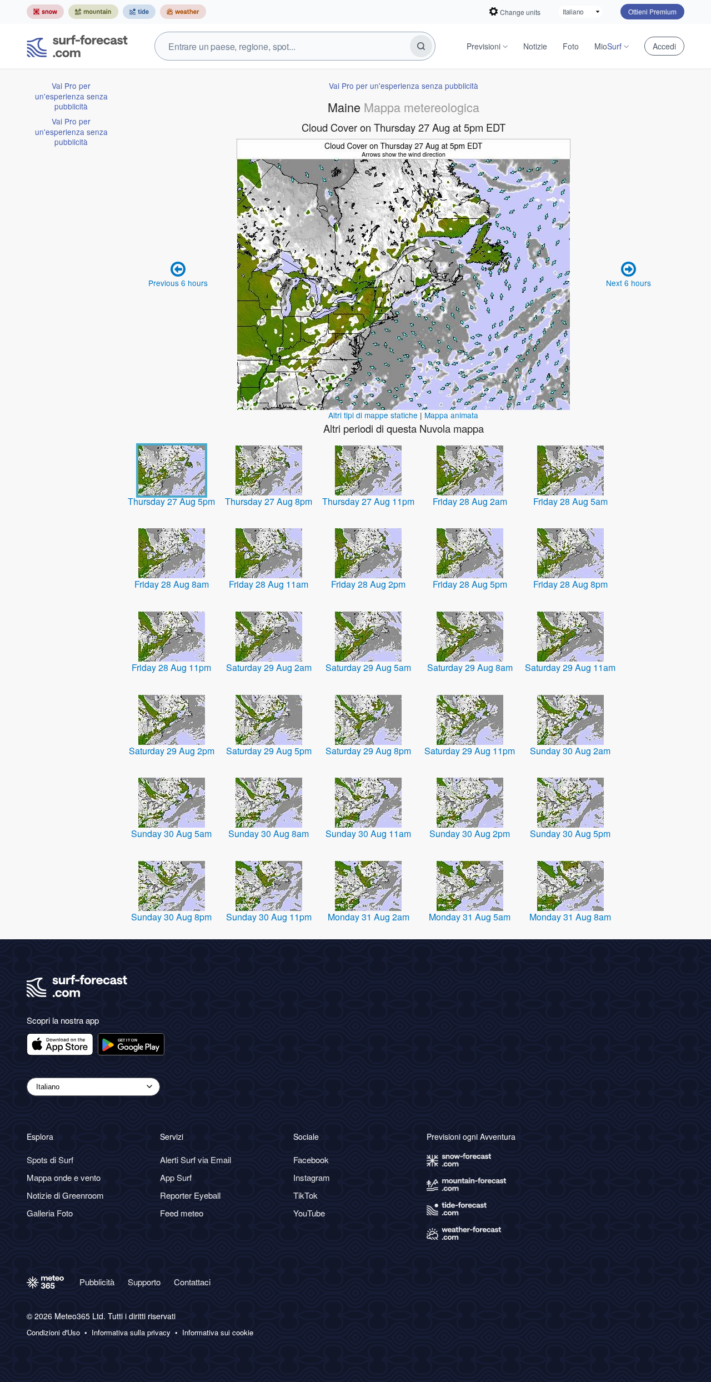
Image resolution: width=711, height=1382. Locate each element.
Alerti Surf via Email (195, 1159)
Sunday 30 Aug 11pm (269, 916)
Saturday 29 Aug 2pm (171, 750)
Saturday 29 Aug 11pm (469, 750)
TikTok (305, 1195)
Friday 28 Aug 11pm (171, 667)
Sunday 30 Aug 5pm (570, 833)
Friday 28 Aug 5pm (470, 584)
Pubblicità (96, 1282)
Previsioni (483, 46)
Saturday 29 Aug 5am (368, 667)
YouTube (309, 1213)
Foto (571, 46)
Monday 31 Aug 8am (570, 916)
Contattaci (192, 1282)
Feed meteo (181, 1213)
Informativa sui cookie (217, 1333)
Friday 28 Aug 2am (470, 501)
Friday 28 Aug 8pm (570, 584)
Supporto (144, 1282)
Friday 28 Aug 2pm (368, 584)
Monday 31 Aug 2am (368, 916)
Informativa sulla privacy (131, 1333)
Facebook (311, 1159)
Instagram (311, 1177)
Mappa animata (451, 414)
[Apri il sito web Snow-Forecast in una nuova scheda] (45, 11)
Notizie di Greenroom (65, 1195)
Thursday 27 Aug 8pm (268, 501)
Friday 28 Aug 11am (268, 584)
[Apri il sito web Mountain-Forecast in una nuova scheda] (93, 11)
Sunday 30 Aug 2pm (469, 833)
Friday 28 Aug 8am (171, 584)
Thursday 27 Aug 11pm (368, 501)
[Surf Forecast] (77, 46)
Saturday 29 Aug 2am (269, 667)
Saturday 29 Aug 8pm (368, 750)
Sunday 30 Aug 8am (268, 833)
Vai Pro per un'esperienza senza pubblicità (71, 96)
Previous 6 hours (178, 282)
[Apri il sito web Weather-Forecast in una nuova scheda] (183, 11)
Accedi (664, 46)
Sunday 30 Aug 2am (570, 750)
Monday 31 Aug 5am (469, 916)
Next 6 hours (628, 282)
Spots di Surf (50, 1159)
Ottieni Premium (652, 11)
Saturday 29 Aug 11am (570, 667)
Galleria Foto (50, 1213)
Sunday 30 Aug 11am (368, 833)
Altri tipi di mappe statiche (373, 414)
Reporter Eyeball (190, 1195)
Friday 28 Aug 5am (570, 501)
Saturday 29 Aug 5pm (269, 750)
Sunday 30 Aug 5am (171, 833)
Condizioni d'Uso (53, 1333)
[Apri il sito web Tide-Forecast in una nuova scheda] (139, 11)
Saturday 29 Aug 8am (470, 667)
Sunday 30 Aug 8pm (171, 916)
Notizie (535, 46)
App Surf (176, 1177)
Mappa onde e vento (64, 1177)
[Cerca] (421, 46)
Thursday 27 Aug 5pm (171, 501)
